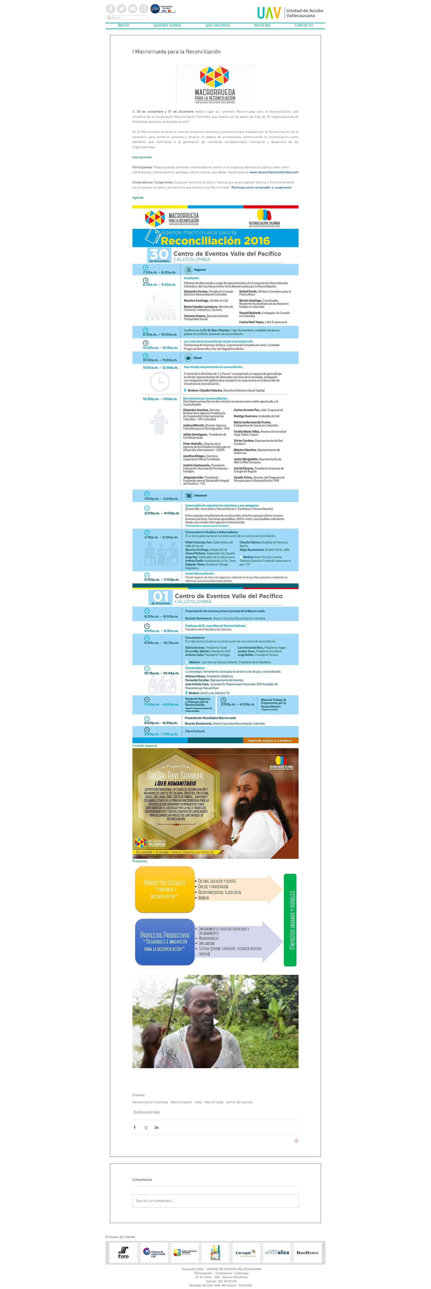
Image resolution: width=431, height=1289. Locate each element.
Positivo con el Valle (146, 1112)
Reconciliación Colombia (150, 1102)
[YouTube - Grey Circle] (132, 8)
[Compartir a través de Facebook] (134, 1127)
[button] (167, 25)
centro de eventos (239, 1102)
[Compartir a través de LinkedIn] (156, 1127)
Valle (198, 1102)
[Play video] (215, 1021)
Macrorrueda (214, 1102)
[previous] (119, 1256)
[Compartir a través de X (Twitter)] (145, 1127)
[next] (312, 1256)
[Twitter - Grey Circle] (121, 8)
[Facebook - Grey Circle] (110, 8)
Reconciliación (181, 1102)
